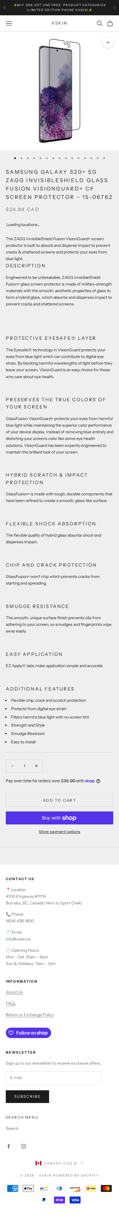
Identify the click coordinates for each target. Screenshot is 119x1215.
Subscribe (27, 1096)
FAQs (11, 1003)
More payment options (59, 831)
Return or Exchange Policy (29, 1014)
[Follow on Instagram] (24, 1146)
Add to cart (59, 800)
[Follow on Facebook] (9, 1146)
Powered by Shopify (76, 1175)
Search (12, 1128)
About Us (14, 992)
